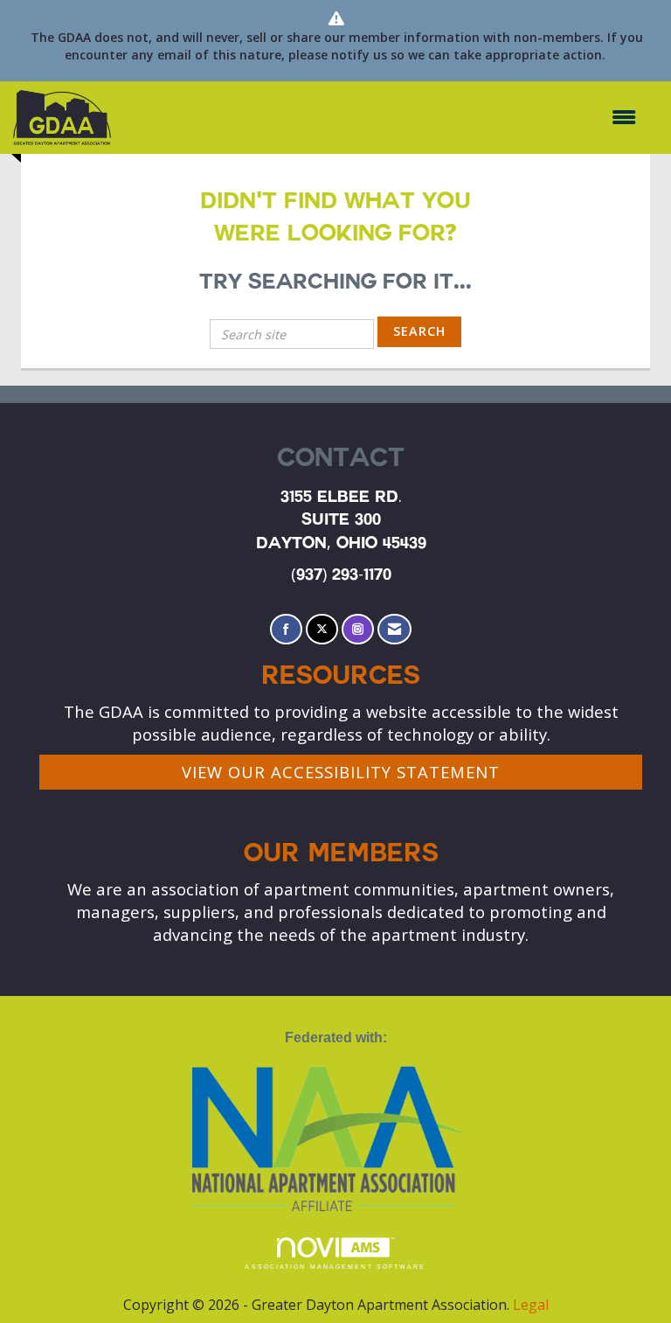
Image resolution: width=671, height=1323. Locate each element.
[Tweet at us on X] (322, 629)
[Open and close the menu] (382, 117)
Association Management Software (335, 1267)
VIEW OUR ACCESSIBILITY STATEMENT (341, 772)
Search (419, 331)
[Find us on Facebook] (286, 629)
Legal (531, 1304)
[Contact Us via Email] (394, 629)
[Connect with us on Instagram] (358, 629)
